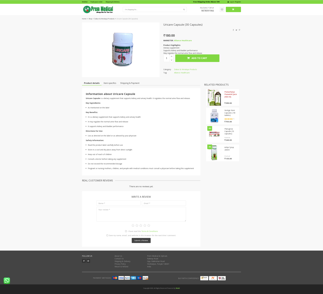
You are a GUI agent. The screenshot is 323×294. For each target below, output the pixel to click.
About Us (118, 256)
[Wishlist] (222, 9)
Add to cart (199, 58)
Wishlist (84, 2)
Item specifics (110, 83)
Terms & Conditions (149, 231)
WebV (178, 288)
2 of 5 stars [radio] (136, 225)
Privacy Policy (120, 264)
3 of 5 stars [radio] (140, 225)
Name (101, 203)
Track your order (96, 2)
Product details (92, 83)
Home (84, 19)
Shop (90, 19)
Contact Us (119, 258)
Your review (104, 209)
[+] (171, 56)
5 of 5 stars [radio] (148, 225)
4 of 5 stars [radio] (144, 225)
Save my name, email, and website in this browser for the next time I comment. (142, 235)
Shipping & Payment (129, 83)
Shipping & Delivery (112, 2)
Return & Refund (121, 266)
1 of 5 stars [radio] (132, 225)
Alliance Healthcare (183, 40)
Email (147, 203)
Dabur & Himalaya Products (104, 19)
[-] (171, 60)
